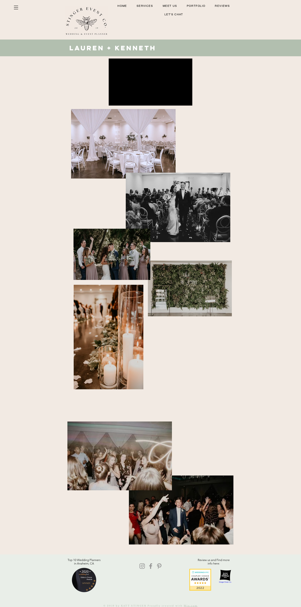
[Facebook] (150, 566)
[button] (16, 7)
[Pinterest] (159, 566)
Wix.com (191, 605)
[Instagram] (142, 566)
